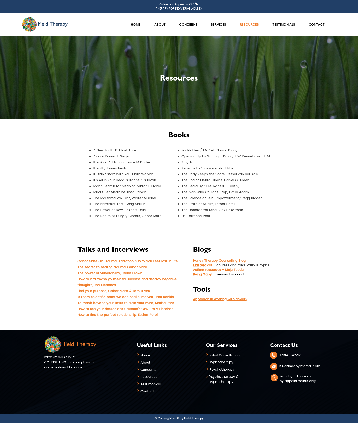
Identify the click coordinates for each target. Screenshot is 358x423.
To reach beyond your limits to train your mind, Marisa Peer (125, 302)
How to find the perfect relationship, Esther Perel (117, 314)
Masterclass (203, 265)
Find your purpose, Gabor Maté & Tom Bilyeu (113, 290)
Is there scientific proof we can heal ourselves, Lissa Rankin (125, 296)
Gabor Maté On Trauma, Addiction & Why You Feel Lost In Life (127, 261)
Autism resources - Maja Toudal (218, 269)
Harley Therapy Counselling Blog (219, 260)
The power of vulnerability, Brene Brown (109, 273)
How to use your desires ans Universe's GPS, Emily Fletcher (125, 308)
